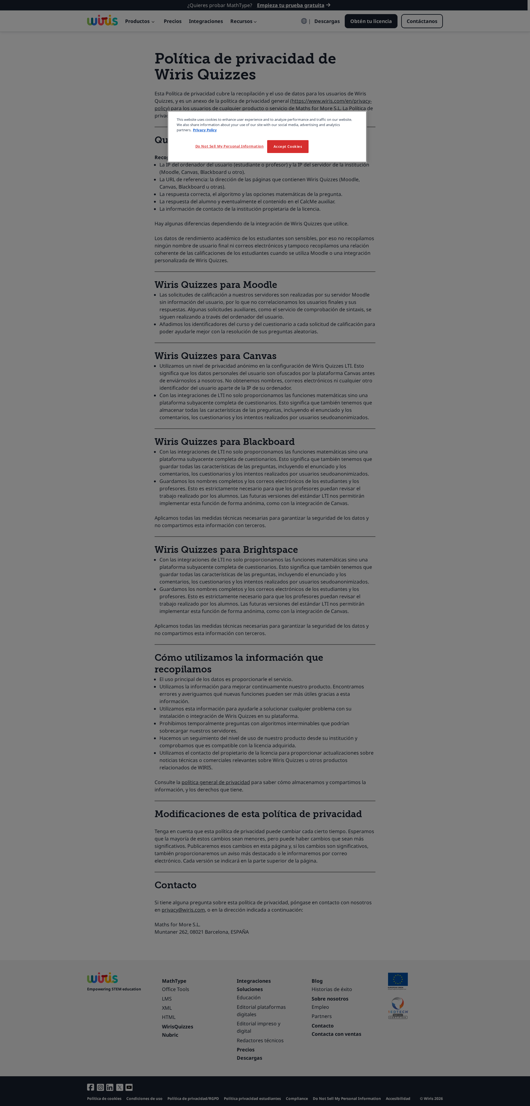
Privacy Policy (205, 130)
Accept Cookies (288, 146)
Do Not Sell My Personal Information (229, 146)
